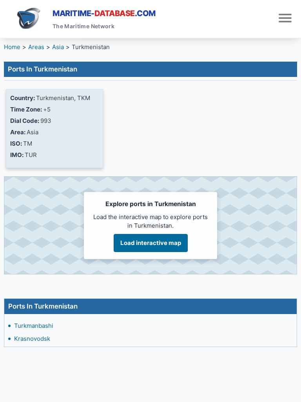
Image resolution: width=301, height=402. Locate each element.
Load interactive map (150, 243)
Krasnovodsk (32, 338)
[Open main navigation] (285, 19)
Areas (36, 47)
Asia (58, 47)
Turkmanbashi (33, 325)
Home (12, 47)
